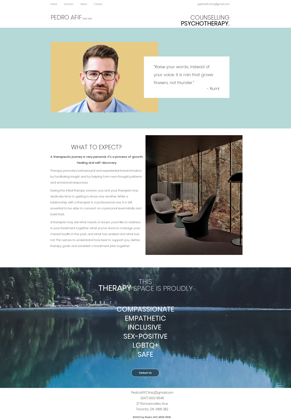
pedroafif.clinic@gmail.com (214, 4)
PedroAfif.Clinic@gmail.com (152, 392)
